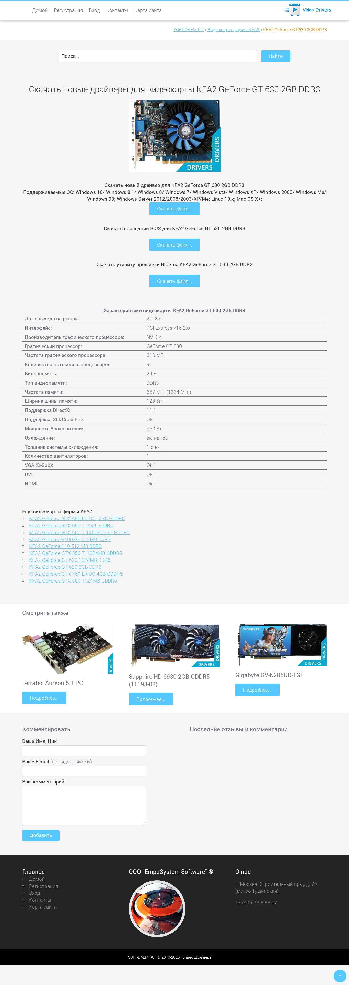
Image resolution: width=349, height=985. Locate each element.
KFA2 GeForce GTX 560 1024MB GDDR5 (73, 580)
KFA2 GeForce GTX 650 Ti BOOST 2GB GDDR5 (79, 532)
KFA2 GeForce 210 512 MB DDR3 (65, 546)
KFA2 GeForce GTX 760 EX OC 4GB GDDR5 (76, 573)
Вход (94, 10)
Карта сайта (148, 10)
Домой (40, 10)
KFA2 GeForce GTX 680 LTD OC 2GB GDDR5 (77, 518)
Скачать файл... (174, 208)
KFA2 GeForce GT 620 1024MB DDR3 (70, 560)
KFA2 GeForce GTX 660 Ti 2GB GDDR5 (71, 525)
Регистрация (68, 10)
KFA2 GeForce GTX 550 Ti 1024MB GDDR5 (75, 553)
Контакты (117, 10)
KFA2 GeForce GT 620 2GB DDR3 (65, 567)
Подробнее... (44, 698)
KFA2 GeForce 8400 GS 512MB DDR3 (70, 539)
